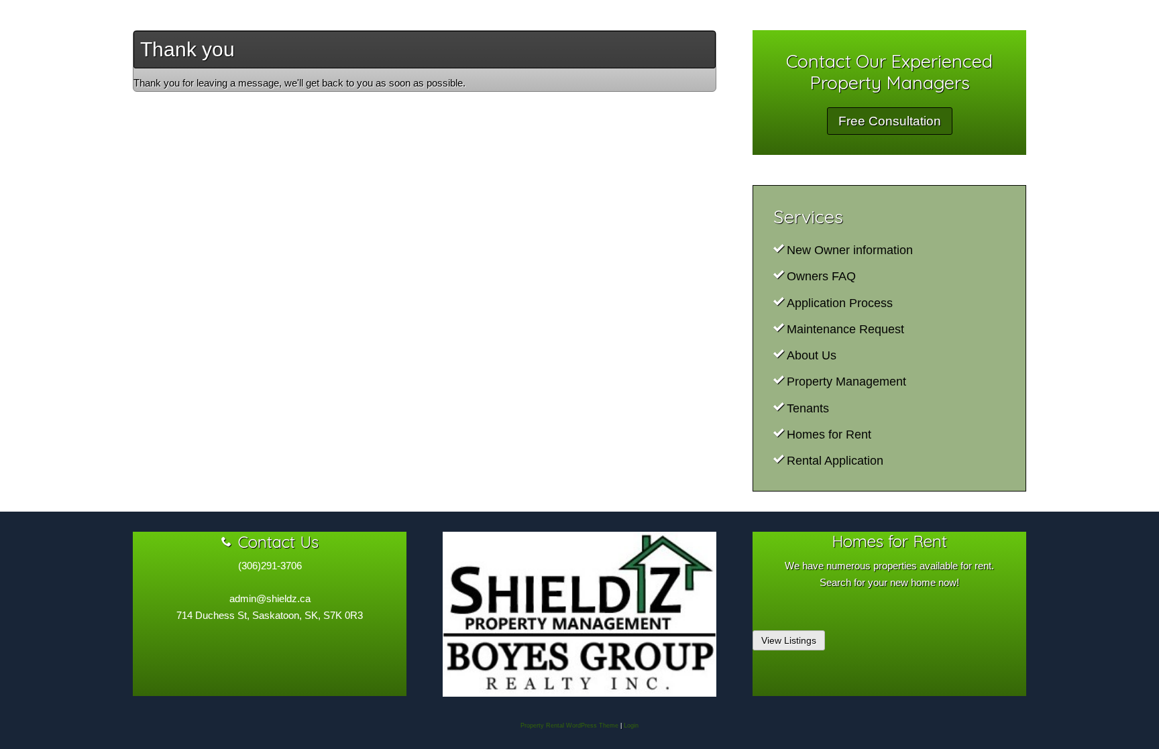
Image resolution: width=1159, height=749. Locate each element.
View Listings (788, 640)
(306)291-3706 (270, 565)
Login (631, 725)
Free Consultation (889, 121)
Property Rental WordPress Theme (569, 725)
